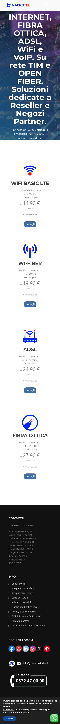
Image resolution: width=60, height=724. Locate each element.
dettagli (30, 224)
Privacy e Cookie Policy (24, 611)
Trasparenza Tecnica (22, 592)
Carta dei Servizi (20, 597)
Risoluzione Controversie (24, 606)
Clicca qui (8, 709)
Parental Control (20, 620)
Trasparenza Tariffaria (23, 588)
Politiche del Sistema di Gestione (28, 625)
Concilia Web (18, 583)
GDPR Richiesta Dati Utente (26, 616)
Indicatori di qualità (21, 602)
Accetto (9, 718)
